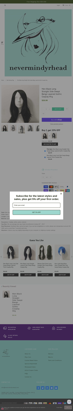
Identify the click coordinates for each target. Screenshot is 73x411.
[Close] (61, 194)
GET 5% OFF (36, 212)
